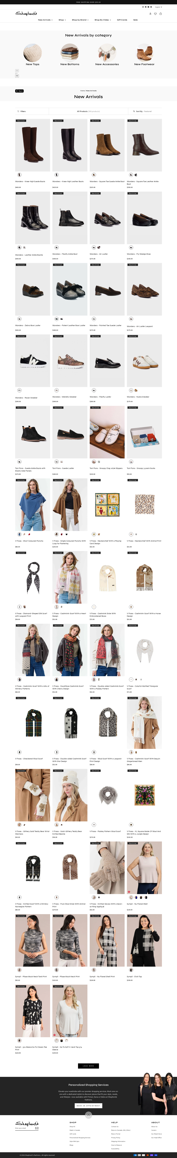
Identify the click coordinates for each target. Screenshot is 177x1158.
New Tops (32, 64)
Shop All (72, 1126)
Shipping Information (118, 1141)
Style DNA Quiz (74, 1141)
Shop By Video (102, 20)
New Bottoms (69, 64)
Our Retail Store (156, 1134)
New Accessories (107, 64)
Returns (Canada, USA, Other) (121, 1130)
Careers (153, 1130)
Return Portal (115, 1134)
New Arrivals (44, 20)
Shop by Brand (79, 20)
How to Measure (116, 1145)
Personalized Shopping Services (80, 1138)
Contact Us (115, 1126)
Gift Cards (122, 20)
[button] (160, 13)
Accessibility (115, 1149)
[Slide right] (17, 76)
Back (21, 91)
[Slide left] (17, 70)
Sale (135, 20)
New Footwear (144, 64)
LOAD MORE (88, 1066)
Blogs (71, 1145)
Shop (61, 20)
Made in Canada (75, 1130)
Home (82, 91)
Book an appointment (88, 1106)
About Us (154, 1126)
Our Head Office (156, 1138)
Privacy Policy (115, 1138)
